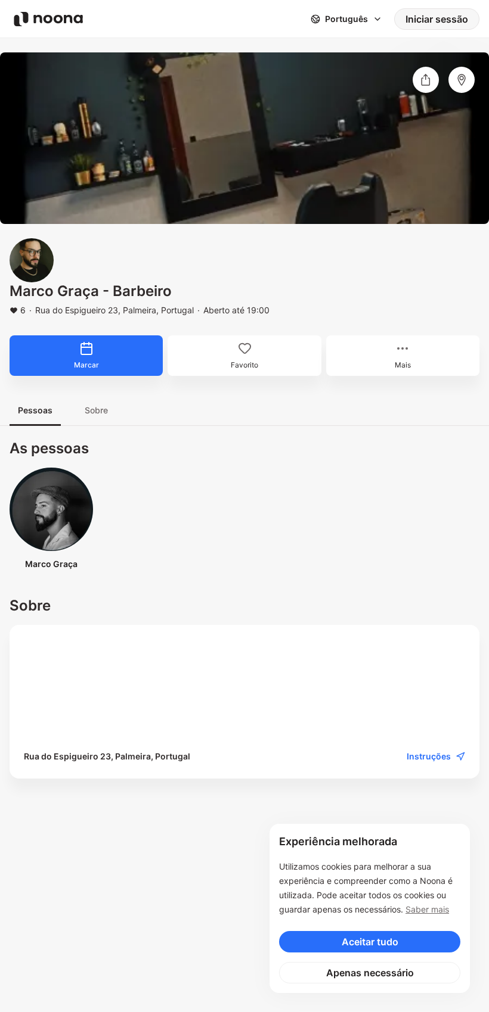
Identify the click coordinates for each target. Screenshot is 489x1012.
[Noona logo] (48, 19)
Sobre (96, 410)
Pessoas (35, 410)
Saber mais (427, 909)
